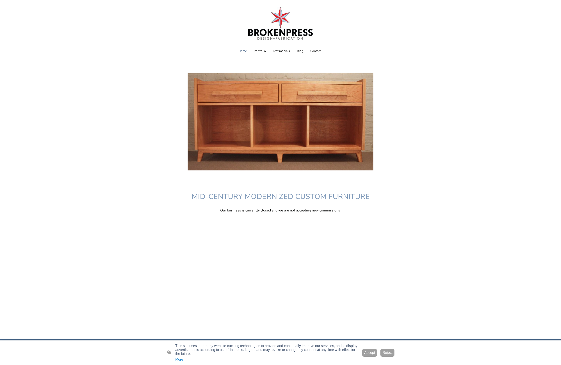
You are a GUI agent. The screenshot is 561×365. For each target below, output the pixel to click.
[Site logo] (280, 23)
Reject (387, 352)
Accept (369, 352)
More (179, 359)
